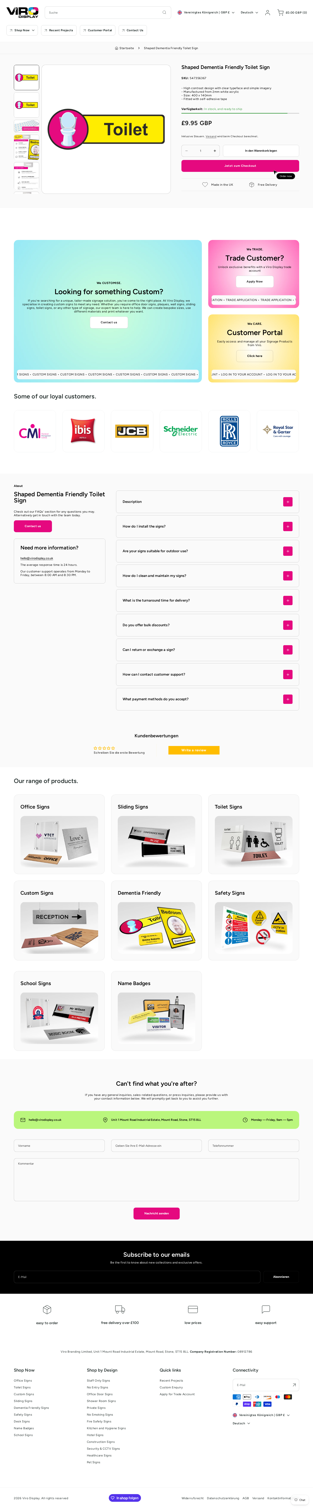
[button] (291, 12)
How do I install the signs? (144, 526)
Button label (29, 818)
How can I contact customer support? (154, 674)
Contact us (109, 322)
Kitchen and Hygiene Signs (106, 1428)
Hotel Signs (95, 1435)
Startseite (126, 48)
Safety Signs (23, 1414)
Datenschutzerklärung (223, 1498)
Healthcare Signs (99, 1455)
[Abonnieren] (294, 1385)
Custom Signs (24, 1394)
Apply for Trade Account (177, 1394)
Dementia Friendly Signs (31, 1408)
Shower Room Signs (101, 1401)
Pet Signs (94, 1462)
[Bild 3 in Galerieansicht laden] (26, 126)
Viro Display (31, 1498)
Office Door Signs (100, 1394)
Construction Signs (101, 1442)
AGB (246, 1498)
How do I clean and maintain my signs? (155, 576)
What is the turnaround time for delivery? (156, 600)
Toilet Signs (22, 1387)
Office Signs (23, 1380)
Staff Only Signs (99, 1380)
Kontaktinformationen (283, 1498)
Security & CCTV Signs (103, 1449)
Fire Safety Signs (99, 1421)
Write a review (193, 750)
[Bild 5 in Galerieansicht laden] (26, 176)
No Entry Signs (97, 1387)
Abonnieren (281, 1277)
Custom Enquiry (171, 1387)
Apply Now (255, 281)
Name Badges (24, 1428)
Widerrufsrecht (193, 1498)
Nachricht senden (156, 1213)
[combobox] (108, 13)
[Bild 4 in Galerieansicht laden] (26, 147)
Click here (254, 356)
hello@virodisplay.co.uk (36, 558)
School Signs (23, 1435)
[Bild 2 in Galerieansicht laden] (26, 105)
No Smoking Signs (100, 1414)
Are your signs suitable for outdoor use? (155, 551)
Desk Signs (22, 1421)
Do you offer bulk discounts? (146, 625)
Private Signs (96, 1408)
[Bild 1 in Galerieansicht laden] (26, 77)
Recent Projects (171, 1380)
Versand (211, 136)
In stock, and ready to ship (211, 109)
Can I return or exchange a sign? (149, 650)
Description (132, 502)
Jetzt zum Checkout (240, 166)
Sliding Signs (23, 1401)
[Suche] (164, 12)
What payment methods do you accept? (156, 699)
